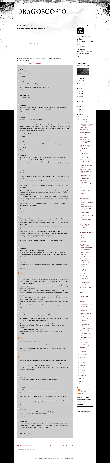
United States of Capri (85, 333)
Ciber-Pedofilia (84, 340)
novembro (83, 119)
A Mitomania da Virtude (86, 304)
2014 (80, 96)
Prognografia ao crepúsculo (84, 279)
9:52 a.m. (22, 211)
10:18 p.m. (22, 165)
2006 (80, 114)
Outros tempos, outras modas (85, 154)
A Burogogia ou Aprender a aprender (86, 336)
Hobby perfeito (84, 135)
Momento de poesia (85, 222)
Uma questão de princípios (84, 319)
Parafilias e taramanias (86, 196)
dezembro (83, 117)
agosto (82, 357)
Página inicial (47, 445)
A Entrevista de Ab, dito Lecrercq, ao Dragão (86, 218)
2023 (80, 83)
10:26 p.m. (22, 430)
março (82, 370)
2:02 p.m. (22, 112)
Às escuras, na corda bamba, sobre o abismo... (85, 324)
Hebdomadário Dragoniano (84, 255)
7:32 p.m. (22, 150)
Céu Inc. (82, 290)
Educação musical (84, 188)
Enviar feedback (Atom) (29, 449)
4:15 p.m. (22, 333)
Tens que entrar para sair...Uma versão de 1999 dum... (86, 192)
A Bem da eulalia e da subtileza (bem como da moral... (86, 226)
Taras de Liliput (84, 276)
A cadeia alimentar (85, 267)
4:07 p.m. (22, 307)
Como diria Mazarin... (85, 250)
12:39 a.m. (22, 90)
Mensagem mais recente (25, 445)
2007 (80, 112)
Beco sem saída (84, 130)
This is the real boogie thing (34, 84)
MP (20, 70)
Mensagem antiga (67, 445)
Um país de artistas (85, 132)
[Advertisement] (46, 440)
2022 (80, 86)
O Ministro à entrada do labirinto (86, 166)
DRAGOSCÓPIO (42, 12)
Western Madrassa (85, 342)
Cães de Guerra (84, 306)
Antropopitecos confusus (86, 232)
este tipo (23, 341)
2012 (80, 99)
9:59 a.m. (22, 243)
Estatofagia (83, 273)
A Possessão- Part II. (85, 299)
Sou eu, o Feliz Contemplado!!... (85, 259)
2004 (80, 381)
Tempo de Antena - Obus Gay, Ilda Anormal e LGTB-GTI (86, 213)
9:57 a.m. (22, 100)
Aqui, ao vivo (23, 147)
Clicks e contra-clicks (85, 331)
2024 (80, 81)
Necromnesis (83, 347)
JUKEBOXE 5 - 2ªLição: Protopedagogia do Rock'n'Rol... (86, 147)
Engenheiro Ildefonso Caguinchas (85, 390)
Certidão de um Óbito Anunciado (85, 263)
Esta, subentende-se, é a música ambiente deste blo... (86, 202)
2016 (80, 91)
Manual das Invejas (85, 345)
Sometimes (53, 305)
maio (81, 365)
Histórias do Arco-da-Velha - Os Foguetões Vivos (86, 314)
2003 (80, 384)
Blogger (72, 458)
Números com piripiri (85, 287)
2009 (80, 107)
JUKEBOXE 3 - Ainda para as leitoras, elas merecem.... (85, 171)
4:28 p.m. (22, 381)
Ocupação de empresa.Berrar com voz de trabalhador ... (86, 245)
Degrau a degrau (84, 296)
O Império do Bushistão (86, 328)
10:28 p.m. (22, 76)
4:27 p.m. (22, 371)
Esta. (44, 119)
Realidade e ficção (84, 198)
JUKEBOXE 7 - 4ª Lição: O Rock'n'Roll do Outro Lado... (86, 125)
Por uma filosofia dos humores (85, 350)
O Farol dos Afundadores (84, 270)
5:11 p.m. (22, 404)
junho (81, 362)
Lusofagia (82, 237)
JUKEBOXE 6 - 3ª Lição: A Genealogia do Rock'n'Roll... (86, 141)
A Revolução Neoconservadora (85, 293)
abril (81, 368)
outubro (82, 122)
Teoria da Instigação (85, 157)
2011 (80, 101)
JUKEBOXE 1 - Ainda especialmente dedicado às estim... (85, 176)
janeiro (82, 375)
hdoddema (57, 458)
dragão (21, 105)
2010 (80, 104)
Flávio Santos (23, 95)
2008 (80, 109)
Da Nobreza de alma (85, 282)
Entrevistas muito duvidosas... (84, 240)
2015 (80, 94)
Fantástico (22, 209)
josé (21, 82)
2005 (80, 379)
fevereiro (82, 373)
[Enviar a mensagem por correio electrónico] (47, 63)
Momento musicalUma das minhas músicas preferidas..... (86, 208)
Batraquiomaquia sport (86, 151)
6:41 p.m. (22, 136)
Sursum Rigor (83, 137)
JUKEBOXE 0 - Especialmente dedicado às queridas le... (86, 183)
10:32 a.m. (22, 256)
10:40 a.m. (22, 268)
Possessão (82, 301)
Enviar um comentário (25, 433)
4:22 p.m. (22, 352)
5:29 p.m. (22, 416)
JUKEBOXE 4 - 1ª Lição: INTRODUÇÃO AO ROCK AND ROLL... (86, 161)
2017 (80, 88)
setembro (82, 355)
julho (81, 360)
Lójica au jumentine (85, 235)
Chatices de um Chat (85, 252)
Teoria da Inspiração (85, 230)
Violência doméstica (85, 285)
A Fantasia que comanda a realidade (86, 309)
